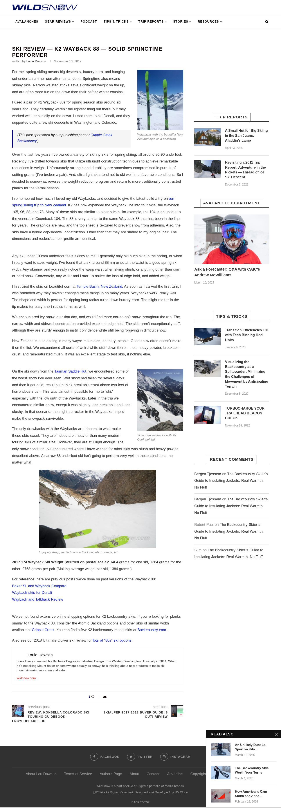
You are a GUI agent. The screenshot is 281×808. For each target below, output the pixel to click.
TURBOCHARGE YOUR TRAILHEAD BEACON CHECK (245, 413)
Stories (180, 21)
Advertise (175, 774)
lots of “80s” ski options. (113, 640)
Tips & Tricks (116, 21)
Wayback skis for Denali (32, 592)
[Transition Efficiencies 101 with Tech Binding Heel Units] (207, 336)
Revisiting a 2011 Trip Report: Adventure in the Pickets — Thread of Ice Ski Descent (245, 170)
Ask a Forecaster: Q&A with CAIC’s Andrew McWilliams (227, 272)
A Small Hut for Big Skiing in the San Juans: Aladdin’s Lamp (246, 135)
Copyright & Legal (205, 774)
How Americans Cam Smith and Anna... (251, 794)
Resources (208, 21)
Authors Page (111, 774)
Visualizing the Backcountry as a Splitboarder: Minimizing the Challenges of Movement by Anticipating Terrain (246, 374)
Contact (153, 774)
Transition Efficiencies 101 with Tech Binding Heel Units (247, 335)
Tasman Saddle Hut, (70, 371)
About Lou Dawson (41, 774)
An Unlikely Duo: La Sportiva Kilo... (250, 747)
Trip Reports (151, 21)
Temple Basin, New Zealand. (100, 286)
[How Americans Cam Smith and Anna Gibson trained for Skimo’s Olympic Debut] (221, 796)
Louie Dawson (36, 61)
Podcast (89, 21)
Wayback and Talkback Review (37, 599)
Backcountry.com (152, 630)
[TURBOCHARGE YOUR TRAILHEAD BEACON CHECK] (207, 415)
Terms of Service (78, 774)
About (134, 774)
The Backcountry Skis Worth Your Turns (251, 770)
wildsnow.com (26, 678)
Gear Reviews (58, 21)
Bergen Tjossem (207, 474)
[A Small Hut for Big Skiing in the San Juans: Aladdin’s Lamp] (207, 137)
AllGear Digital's (137, 786)
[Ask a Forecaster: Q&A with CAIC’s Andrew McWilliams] (231, 239)
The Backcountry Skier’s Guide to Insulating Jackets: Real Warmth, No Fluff (231, 480)
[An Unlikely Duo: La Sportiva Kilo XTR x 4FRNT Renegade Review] (221, 749)
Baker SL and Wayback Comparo (39, 586)
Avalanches (26, 21)
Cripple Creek (43, 630)
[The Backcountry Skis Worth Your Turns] (221, 772)
